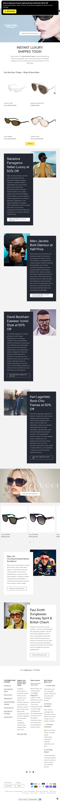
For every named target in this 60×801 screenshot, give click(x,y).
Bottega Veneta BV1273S (37, 103)
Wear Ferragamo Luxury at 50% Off (17, 219)
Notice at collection (23, 799)
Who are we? (8, 695)
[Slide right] (33, 542)
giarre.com (11, 791)
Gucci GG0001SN (5, 534)
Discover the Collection (30, 493)
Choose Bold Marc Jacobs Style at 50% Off (40, 295)
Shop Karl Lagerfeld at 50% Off (41, 457)
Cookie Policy (8, 717)
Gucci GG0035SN (33, 534)
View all (30, 143)
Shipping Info (8, 698)
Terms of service (34, 793)
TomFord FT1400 (8, 103)
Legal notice (42, 793)
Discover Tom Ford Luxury (30, 33)
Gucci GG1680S (8, 136)
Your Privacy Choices (33, 799)
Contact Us (7, 685)
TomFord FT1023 (35, 136)
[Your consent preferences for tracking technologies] (57, 798)
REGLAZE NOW (22, 734)
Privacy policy (25, 793)
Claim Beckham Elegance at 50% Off (18, 375)
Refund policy (53, 791)
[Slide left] (26, 542)
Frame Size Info (9, 707)
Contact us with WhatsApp (42, 791)
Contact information (51, 793)
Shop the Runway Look (39, 655)
